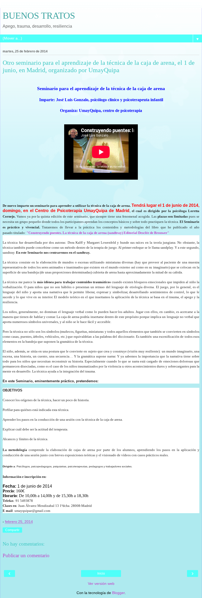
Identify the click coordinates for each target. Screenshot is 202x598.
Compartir (12, 530)
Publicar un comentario (26, 555)
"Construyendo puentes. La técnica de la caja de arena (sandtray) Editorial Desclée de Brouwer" (98, 233)
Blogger (118, 593)
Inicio (101, 573)
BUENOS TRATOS (39, 16)
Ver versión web (101, 583)
